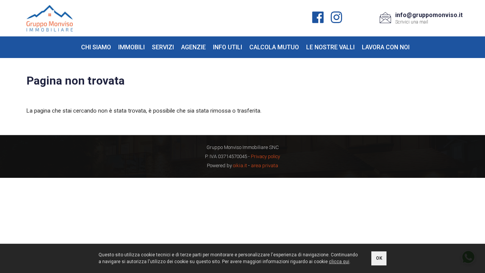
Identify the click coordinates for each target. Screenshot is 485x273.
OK (379, 258)
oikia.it (240, 165)
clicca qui (339, 261)
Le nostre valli (330, 47)
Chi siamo (96, 47)
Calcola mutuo (274, 47)
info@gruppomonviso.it (429, 15)
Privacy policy (265, 156)
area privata (264, 165)
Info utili (227, 47)
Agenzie (193, 47)
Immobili (131, 47)
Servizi (163, 47)
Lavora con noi (386, 47)
